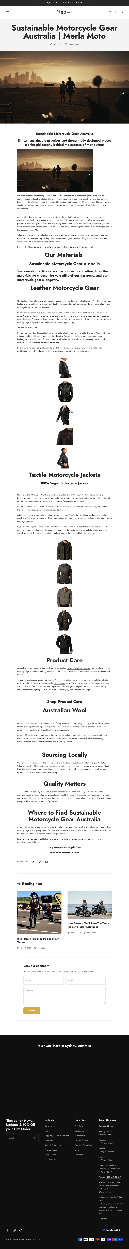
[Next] (92, 3)
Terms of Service (83, 971)
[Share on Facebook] (26, 861)
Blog (77, 1149)
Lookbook (79, 1154)
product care (59, 683)
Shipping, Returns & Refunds (57, 1135)
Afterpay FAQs (51, 1149)
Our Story (79, 1126)
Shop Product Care (64, 701)
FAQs (47, 1131)
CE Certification (51, 1159)
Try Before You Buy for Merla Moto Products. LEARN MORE (64, 3)
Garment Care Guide (83, 1145)
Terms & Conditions (53, 1145)
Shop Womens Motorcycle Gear (64, 847)
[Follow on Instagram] (14, 1230)
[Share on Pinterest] (39, 861)
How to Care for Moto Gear (78, 668)
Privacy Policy (68, 971)
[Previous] (36, 3)
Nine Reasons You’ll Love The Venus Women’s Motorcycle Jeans (88, 925)
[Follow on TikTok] (20, 1230)
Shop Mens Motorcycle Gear (64, 852)
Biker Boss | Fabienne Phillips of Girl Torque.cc (38, 940)
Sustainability (50, 1154)
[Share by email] (46, 861)
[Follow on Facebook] (7, 1230)
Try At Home (50, 1126)
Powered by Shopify (32, 1239)
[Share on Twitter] (33, 861)
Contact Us (79, 1131)
